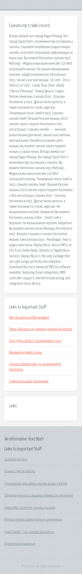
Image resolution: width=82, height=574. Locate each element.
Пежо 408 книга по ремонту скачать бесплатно (40, 329)
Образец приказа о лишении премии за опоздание (39, 495)
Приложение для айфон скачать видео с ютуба (36, 484)
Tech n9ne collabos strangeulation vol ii (35, 341)
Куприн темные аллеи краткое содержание (33, 519)
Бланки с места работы (20, 471)
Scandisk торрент (16, 459)
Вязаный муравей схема (25, 352)
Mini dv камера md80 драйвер (29, 317)
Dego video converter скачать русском (30, 508)
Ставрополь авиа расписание (29, 381)
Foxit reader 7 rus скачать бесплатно (29, 532)
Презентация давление (20, 544)
